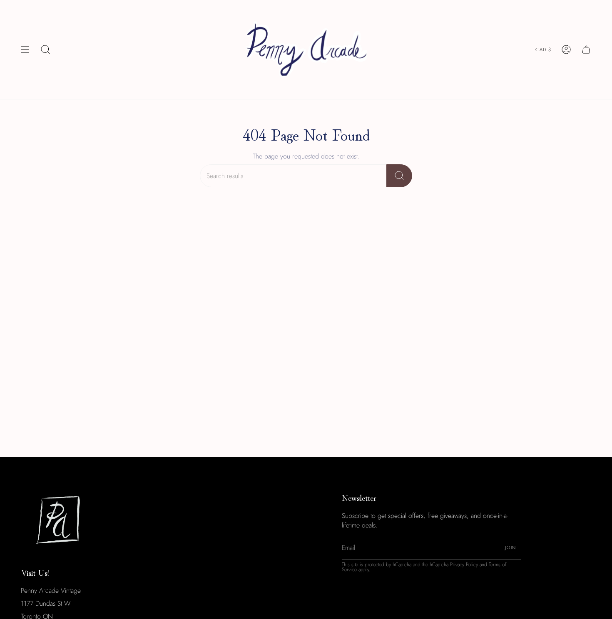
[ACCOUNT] (566, 49)
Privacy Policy (464, 564)
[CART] (586, 49)
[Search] (399, 175)
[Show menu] (25, 49)
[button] (45, 49)
